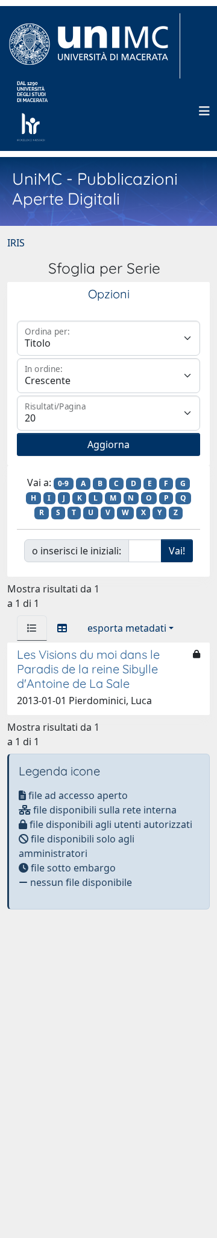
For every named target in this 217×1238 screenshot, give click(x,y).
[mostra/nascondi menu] (204, 111)
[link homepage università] (32, 111)
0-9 (63, 483)
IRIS (16, 242)
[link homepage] (93, 46)
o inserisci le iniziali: (76, 550)
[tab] (32, 628)
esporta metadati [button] (126, 628)
